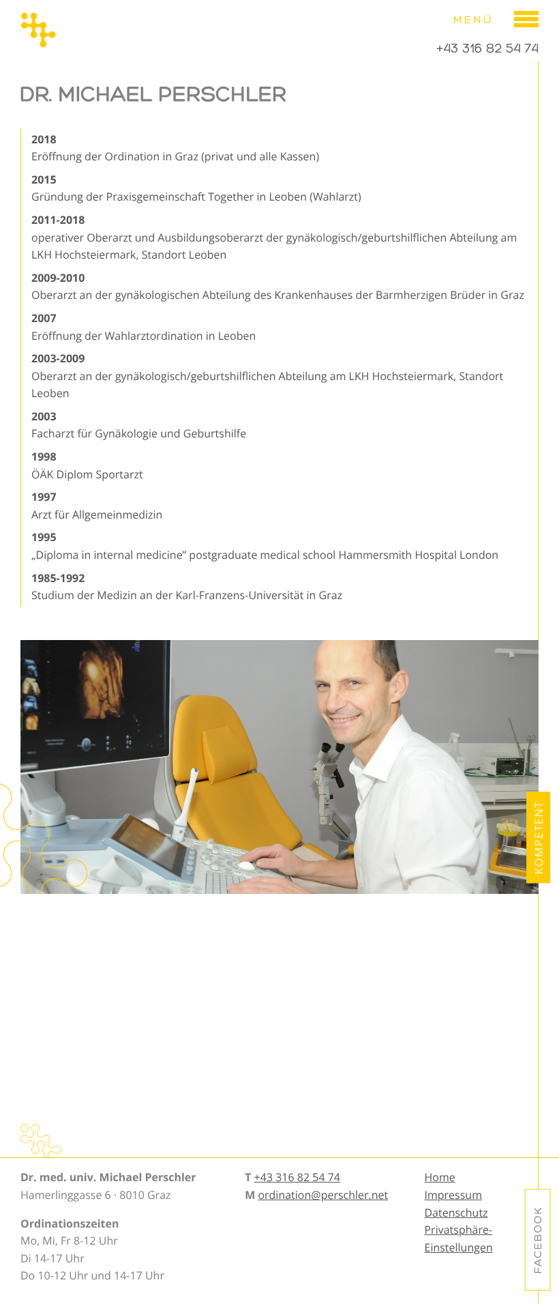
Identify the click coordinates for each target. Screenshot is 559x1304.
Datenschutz (455, 1212)
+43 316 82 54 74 (487, 49)
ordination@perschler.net (323, 1194)
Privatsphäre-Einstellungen (458, 1238)
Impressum (452, 1194)
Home (439, 1177)
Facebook (538, 1240)
